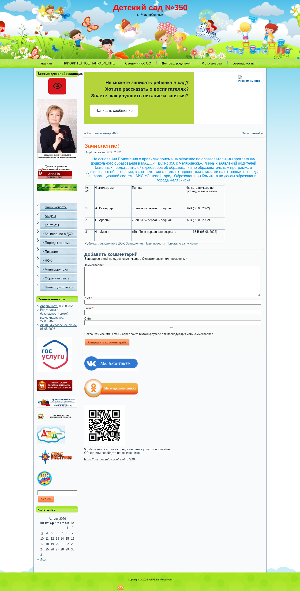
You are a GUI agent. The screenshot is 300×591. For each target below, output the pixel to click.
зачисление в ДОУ (111, 243)
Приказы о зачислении (182, 243)
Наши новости (155, 243)
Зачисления (134, 243)
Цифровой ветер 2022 (102, 133)
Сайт (87, 318)
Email (89, 308)
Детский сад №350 (150, 7)
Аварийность (49, 306)
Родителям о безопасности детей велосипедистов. (54, 313)
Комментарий (94, 265)
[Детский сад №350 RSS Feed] (120, 587)
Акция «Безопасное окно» (58, 325)
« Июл (41, 559)
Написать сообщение (114, 111)
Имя (88, 298)
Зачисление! (251, 133)
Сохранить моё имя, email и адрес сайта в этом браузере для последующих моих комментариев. (149, 334)
